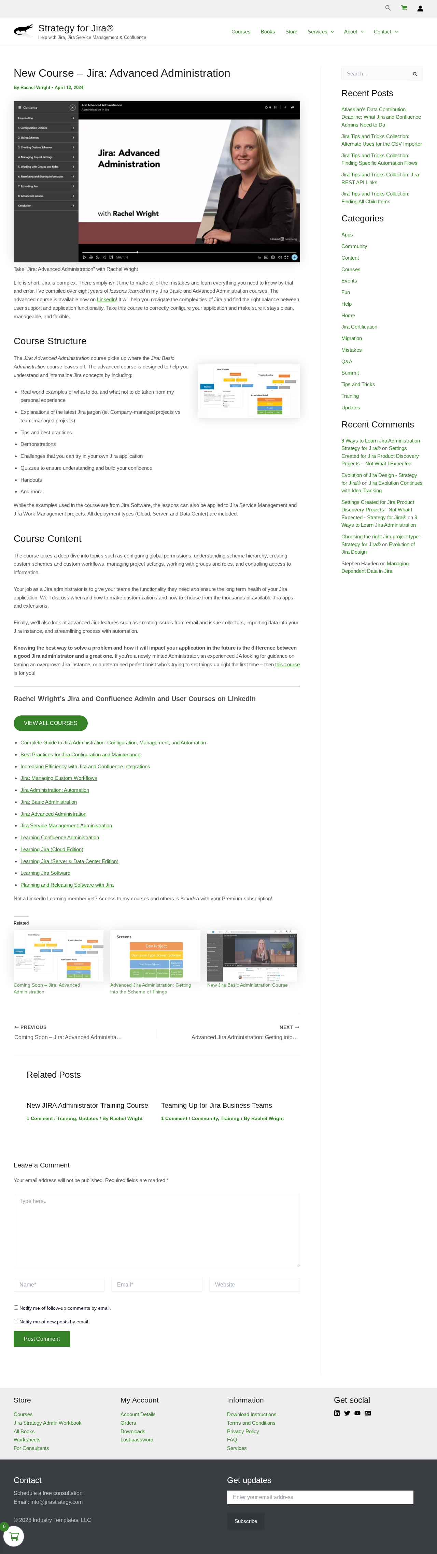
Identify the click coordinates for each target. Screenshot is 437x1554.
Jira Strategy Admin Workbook (48, 1423)
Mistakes (351, 350)
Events (349, 281)
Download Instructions (252, 1414)
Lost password (137, 1439)
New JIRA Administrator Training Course (87, 1105)
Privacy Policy (243, 1431)
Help (346, 304)
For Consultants (31, 1448)
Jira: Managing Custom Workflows (58, 778)
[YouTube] (357, 1413)
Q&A (346, 361)
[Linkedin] (337, 1413)
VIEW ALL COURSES (50, 723)
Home (348, 315)
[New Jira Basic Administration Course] (252, 956)
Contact (382, 31)
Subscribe (246, 1521)
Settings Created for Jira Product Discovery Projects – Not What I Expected (380, 455)
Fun (345, 292)
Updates (88, 1118)
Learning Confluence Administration (59, 837)
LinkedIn (106, 299)
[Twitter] (347, 1413)
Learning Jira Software (45, 873)
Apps (347, 234)
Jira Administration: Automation (54, 790)
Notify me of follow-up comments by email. (65, 1308)
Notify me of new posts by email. (54, 1321)
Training (66, 1118)
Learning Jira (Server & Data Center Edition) (69, 861)
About (350, 31)
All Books (24, 1431)
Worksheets (27, 1439)
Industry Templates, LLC (62, 1520)
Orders (128, 1423)
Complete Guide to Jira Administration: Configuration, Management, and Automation (113, 742)
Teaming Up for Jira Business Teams (216, 1105)
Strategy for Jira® (76, 28)
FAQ (232, 1439)
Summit (350, 373)
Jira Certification (359, 327)
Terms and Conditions (251, 1423)
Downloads (133, 1431)
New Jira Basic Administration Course (247, 985)
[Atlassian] (368, 1413)
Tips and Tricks (358, 384)
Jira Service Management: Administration (66, 825)
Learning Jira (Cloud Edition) (51, 849)
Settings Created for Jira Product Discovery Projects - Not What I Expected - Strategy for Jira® (377, 509)
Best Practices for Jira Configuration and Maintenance (80, 754)
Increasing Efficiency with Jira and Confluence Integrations (85, 766)
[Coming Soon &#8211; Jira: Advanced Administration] (58, 956)
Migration (351, 338)
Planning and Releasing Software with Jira (67, 885)
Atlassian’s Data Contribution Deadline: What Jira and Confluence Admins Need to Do (381, 117)
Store (291, 31)
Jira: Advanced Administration (53, 814)
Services (317, 31)
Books (268, 31)
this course (287, 664)
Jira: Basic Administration (48, 802)
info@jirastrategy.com (56, 1502)
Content (350, 258)
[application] (330, 31)
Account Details (138, 1414)
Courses (241, 31)
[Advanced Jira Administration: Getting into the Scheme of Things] (155, 956)
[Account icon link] (420, 8)
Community (205, 1118)
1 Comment (40, 1118)
